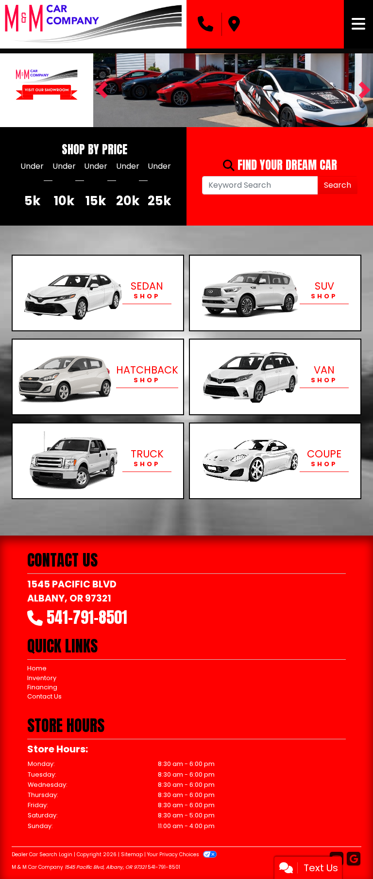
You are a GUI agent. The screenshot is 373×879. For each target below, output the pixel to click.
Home (37, 668)
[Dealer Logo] (93, 24)
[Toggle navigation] (358, 24)
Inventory (41, 678)
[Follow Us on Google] (353, 859)
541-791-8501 (87, 617)
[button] (101, 90)
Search (337, 185)
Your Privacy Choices (174, 854)
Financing (42, 687)
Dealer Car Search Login (42, 854)
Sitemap (132, 854)
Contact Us (44, 696)
